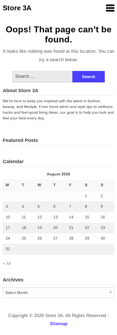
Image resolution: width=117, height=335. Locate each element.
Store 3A (17, 8)
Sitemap (58, 323)
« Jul (7, 263)
